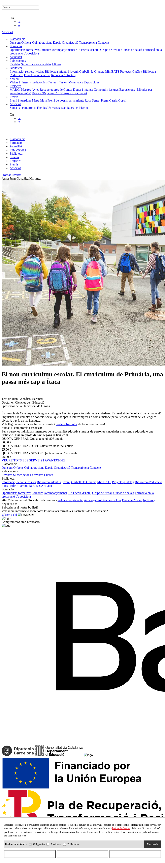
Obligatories (39, 844)
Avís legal (90, 500)
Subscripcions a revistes (36, 64)
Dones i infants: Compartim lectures (96, 89)
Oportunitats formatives (24, 49)
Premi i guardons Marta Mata (28, 100)
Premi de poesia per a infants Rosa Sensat (73, 100)
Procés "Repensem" (45, 93)
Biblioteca (16, 153)
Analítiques (56, 844)
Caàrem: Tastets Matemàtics (65, 82)
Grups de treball (110, 49)
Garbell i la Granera (91, 71)
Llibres (56, 64)
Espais (57, 42)
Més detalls (152, 844)
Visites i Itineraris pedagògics (28, 82)
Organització (70, 42)
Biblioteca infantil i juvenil (61, 71)
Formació (16, 142)
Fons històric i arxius (37, 75)
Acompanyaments (63, 49)
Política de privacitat (70, 500)
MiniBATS (112, 71)
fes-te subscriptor (66, 424)
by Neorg (149, 500)
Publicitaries (73, 844)
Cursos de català (131, 49)
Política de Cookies (121, 828)
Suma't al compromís (23, 107)
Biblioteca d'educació (148, 482)
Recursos (57, 75)
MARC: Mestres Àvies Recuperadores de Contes (41, 89)
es (19, 25)
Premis (14, 164)
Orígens (26, 42)
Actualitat (16, 146)
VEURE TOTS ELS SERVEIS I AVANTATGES (34, 460)
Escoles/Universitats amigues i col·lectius (63, 107)
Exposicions (91, 82)
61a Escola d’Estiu (87, 49)
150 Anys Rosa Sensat (72, 93)
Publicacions (18, 150)
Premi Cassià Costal (113, 100)
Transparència (88, 42)
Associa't (7, 32)
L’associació (17, 139)
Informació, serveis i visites (27, 71)
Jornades (45, 49)
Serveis (14, 157)
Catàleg (137, 71)
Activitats (69, 75)
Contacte (103, 42)
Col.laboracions (42, 42)
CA (12, 18)
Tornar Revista (11, 175)
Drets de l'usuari (132, 500)
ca (19, 21)
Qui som (15, 42)
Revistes (15, 64)
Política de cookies (109, 500)
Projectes (126, 71)
